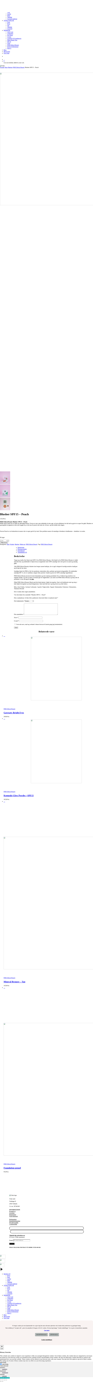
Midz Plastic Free (12, 1305)
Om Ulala (6, 1318)
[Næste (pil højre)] (2, 1381)
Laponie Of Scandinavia (14, 1303)
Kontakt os (12, 1211)
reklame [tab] (2, 1374)
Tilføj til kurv (4, 542)
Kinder (12, 544)
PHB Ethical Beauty (19, 67)
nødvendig (5, 1364)
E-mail (16, 621)
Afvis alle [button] (54, 1334)
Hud (8, 544)
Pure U (9, 1313)
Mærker (10, 67)
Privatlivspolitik (13, 1222)
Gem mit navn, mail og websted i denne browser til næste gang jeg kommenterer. (39, 624)
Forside (2, 67)
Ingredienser (21, 550)
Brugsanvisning (22, 549)
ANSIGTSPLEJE (9, 1285)
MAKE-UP (7, 1274)
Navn (16, 617)
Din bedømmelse (19, 601)
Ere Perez (10, 1300)
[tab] (48, 547)
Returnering (12, 1214)
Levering (11, 1213)
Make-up (22, 544)
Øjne (8, 1280)
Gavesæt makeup (12, 1284)
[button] (6, 704)
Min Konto (7, 1316)
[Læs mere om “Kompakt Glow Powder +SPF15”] (6, 787)
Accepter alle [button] (41, 1334)
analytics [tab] (2, 1367)
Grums (9, 1302)
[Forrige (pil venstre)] (0, 1381)
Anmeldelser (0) (22, 552)
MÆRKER (7, 1295)
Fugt (8, 1287)
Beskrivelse (21, 547)
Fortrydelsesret (13, 1216)
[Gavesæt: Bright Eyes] (43, 700)
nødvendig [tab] (3, 1362)
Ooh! (8, 1308)
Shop (6, 67)
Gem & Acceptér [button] (5, 1378)
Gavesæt (9, 1293)
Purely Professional (12, 1311)
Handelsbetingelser (14, 1221)
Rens (8, 1288)
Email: (11, 1240)
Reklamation (13, 1219)
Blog (5, 1315)
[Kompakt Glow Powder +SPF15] (43, 782)
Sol (8, 1290)
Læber (9, 1279)
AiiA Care (10, 1297)
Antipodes (10, 1298)
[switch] (1, 1369)
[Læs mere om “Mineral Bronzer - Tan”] (6, 973)
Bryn (8, 1275)
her (33, 579)
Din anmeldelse (19, 614)
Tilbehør (9, 1282)
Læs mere (46, 1330)
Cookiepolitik (13, 1224)
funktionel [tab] (3, 1371)
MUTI (9, 1306)
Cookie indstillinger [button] (46, 1339)
